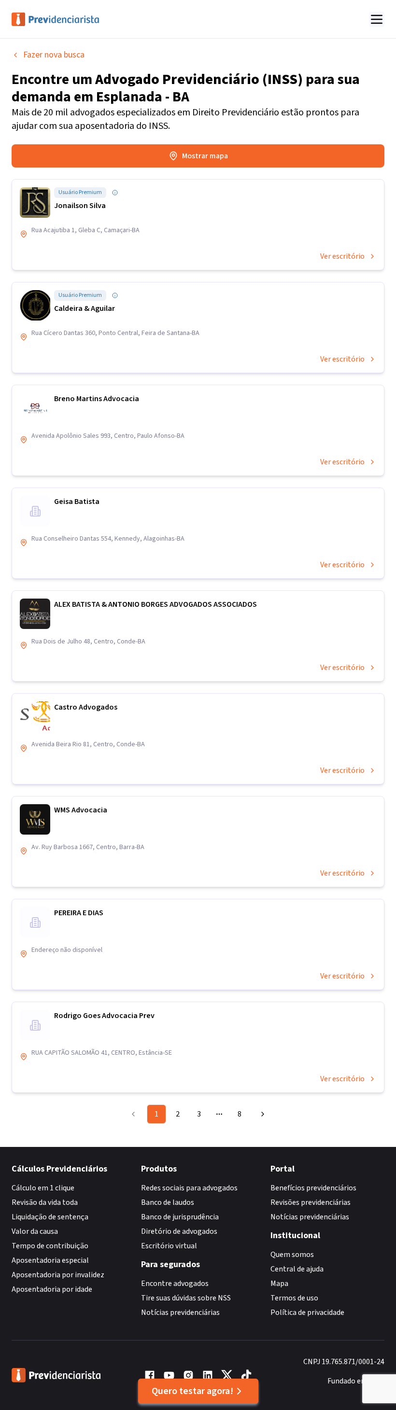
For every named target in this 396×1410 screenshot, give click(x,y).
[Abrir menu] (376, 19)
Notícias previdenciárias (180, 1312)
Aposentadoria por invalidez (58, 1274)
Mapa (279, 1283)
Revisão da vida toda (45, 1202)
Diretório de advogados (179, 1231)
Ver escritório (342, 256)
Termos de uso (294, 1298)
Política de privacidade (307, 1312)
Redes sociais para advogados (189, 1188)
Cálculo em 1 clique (43, 1188)
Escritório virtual (169, 1246)
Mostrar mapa (205, 156)
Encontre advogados (175, 1283)
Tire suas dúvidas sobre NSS (186, 1298)
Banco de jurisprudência (180, 1217)
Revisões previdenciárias (310, 1202)
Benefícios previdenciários (313, 1188)
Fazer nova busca (54, 54)
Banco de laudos (167, 1202)
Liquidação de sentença (50, 1217)
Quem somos (292, 1254)
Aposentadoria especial (50, 1260)
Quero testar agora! (192, 1391)
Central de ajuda (297, 1269)
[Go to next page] (261, 1114)
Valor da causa (35, 1231)
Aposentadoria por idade (52, 1289)
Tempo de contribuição (50, 1246)
